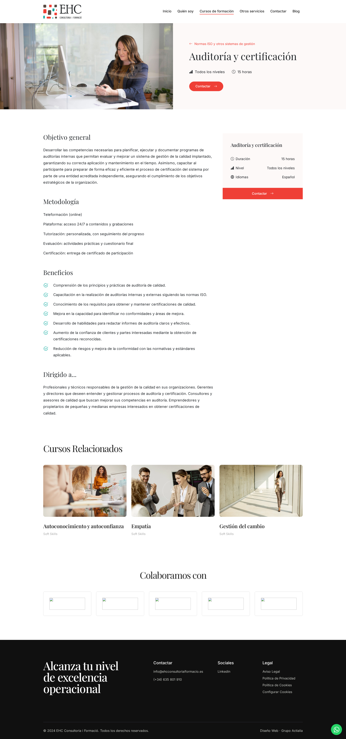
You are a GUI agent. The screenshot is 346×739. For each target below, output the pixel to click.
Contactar (278, 11)
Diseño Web (269, 731)
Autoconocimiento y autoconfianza (83, 526)
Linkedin (224, 671)
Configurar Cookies (277, 692)
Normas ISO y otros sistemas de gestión (224, 44)
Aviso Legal (271, 671)
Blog (296, 11)
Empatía (141, 526)
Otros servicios (252, 11)
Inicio (167, 11)
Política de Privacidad (279, 678)
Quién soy (185, 11)
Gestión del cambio (242, 526)
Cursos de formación (217, 11)
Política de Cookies (277, 685)
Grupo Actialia (292, 731)
